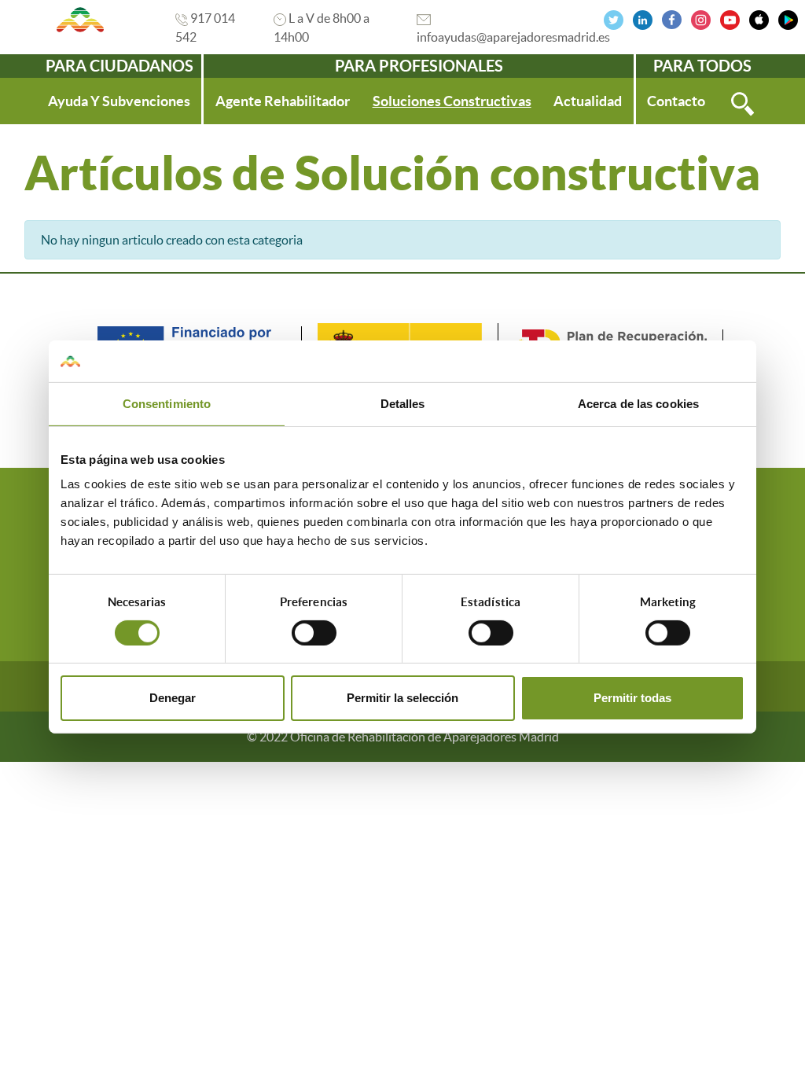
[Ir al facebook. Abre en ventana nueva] (672, 18)
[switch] (314, 633)
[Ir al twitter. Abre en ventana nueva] (613, 18)
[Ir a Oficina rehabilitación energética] (80, 19)
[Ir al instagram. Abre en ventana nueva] (701, 18)
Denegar (172, 697)
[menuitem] (119, 101)
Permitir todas (632, 697)
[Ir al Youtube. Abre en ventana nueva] (730, 18)
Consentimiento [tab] (167, 403)
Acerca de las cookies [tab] (638, 403)
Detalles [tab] (402, 403)
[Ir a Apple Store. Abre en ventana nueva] (759, 18)
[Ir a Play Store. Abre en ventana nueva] (788, 18)
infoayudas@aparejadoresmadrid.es (513, 37)
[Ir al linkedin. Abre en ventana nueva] (642, 18)
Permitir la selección (402, 697)
